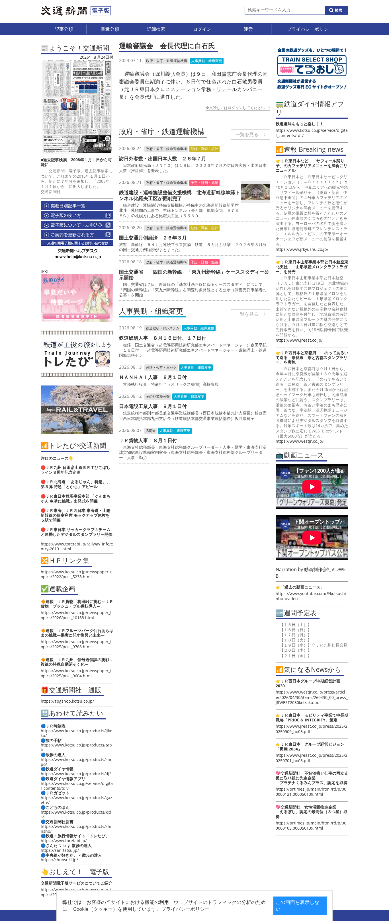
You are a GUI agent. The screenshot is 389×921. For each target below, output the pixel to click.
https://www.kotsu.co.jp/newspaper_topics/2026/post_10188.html (76, 615)
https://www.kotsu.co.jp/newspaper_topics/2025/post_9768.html (76, 644)
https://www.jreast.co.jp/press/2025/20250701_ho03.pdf (311, 757)
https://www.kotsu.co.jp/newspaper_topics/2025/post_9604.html (76, 673)
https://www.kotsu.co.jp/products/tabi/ (76, 747)
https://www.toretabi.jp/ (64, 840)
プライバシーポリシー (185, 909)
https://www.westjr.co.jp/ (300, 441)
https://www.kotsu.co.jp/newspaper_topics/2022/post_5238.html (76, 574)
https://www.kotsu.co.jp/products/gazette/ (76, 800)
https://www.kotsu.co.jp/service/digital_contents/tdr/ (77, 786)
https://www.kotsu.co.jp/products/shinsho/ (76, 829)
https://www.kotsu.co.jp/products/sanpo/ (76, 762)
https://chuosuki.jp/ (59, 859)
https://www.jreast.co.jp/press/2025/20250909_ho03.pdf (311, 728)
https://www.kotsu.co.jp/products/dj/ (76, 773)
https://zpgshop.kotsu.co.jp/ (67, 701)
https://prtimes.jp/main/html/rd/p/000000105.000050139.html (311, 825)
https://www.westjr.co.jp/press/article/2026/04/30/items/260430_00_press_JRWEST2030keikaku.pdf (312, 697)
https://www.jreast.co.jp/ (299, 340)
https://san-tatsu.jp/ (60, 850)
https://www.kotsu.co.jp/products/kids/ (76, 814)
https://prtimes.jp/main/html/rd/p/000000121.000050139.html (311, 791)
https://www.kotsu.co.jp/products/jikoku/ (76, 733)
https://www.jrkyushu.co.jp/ (302, 249)
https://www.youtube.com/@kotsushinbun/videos (311, 596)
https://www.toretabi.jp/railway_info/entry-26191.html (77, 546)
